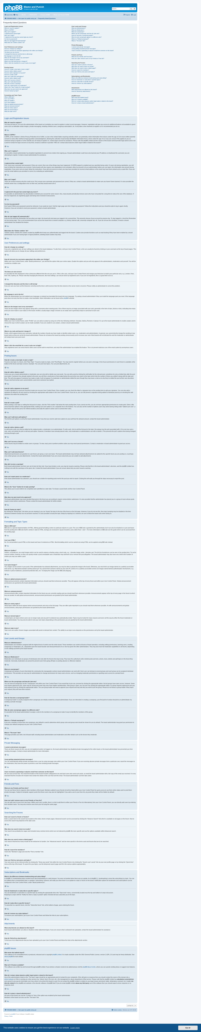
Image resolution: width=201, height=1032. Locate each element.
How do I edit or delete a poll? (12, 78)
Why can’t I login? (9, 35)
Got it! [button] (187, 1028)
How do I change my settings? (13, 48)
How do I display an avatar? (12, 59)
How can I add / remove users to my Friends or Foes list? (88, 58)
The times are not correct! (11, 52)
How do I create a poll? (10, 74)
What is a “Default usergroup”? (80, 39)
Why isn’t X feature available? (80, 99)
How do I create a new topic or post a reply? (16, 69)
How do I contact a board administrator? (83, 103)
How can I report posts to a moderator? (15, 85)
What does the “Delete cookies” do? (14, 42)
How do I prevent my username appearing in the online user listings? (23, 50)
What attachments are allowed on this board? (84, 89)
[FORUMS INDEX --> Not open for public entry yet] (14, 7)
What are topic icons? (10, 111)
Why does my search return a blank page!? (84, 68)
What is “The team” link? (78, 40)
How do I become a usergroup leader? (82, 35)
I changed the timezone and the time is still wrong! (18, 54)
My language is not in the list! (12, 56)
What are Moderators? (78, 30)
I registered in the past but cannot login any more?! (18, 37)
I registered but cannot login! (12, 33)
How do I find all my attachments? (81, 91)
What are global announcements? (13, 104)
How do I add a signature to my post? (14, 73)
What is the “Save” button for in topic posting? (17, 87)
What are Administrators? (79, 28)
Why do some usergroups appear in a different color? (87, 37)
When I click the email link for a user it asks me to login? (20, 63)
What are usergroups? (78, 31)
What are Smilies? (9, 100)
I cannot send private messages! (81, 47)
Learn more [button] (75, 1028)
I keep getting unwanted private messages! (84, 48)
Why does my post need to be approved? (16, 89)
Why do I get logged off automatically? (15, 40)
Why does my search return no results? (83, 66)
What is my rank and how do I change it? (15, 61)
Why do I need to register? (11, 28)
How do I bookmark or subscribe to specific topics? (86, 79)
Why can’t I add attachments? (12, 82)
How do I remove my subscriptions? (82, 83)
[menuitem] (15, 14)
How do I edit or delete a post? (13, 71)
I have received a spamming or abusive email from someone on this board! (93, 50)
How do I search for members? (80, 70)
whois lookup (8, 979)
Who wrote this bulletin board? (80, 97)
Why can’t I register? (10, 31)
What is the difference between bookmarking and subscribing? (89, 78)
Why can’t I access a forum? (12, 80)
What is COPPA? (9, 30)
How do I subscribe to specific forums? (83, 81)
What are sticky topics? (11, 107)
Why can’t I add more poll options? (14, 76)
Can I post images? (9, 102)
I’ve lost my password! (10, 39)
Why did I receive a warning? (12, 83)
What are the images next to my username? (16, 57)
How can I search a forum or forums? (82, 64)
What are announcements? (12, 106)
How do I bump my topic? (11, 91)
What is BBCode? (9, 97)
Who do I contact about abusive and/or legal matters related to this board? (92, 101)
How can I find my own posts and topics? (83, 71)
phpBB (66, 298)
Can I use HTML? (9, 98)
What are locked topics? (11, 109)
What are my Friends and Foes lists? (82, 56)
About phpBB (8, 956)
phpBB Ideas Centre (89, 967)
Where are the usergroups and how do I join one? (85, 33)
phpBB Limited (57, 954)
